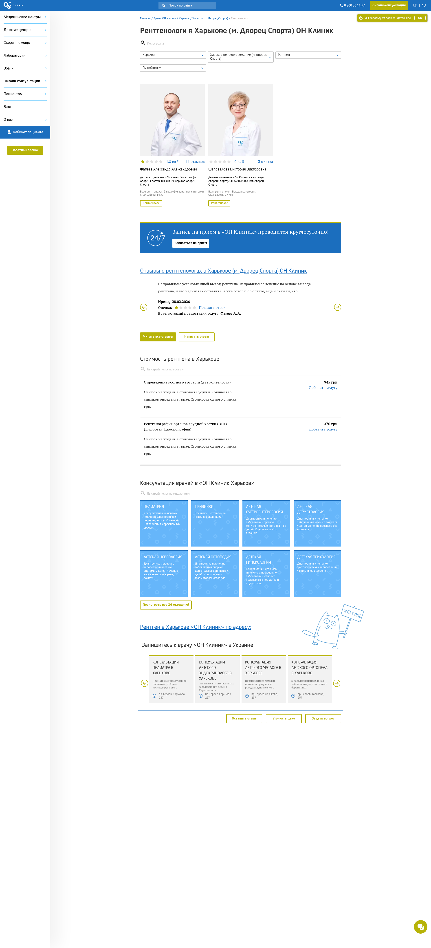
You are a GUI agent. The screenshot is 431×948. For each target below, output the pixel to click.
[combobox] (308, 55)
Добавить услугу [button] (323, 387)
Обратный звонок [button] (25, 150)
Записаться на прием (191, 243)
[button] (187, 5)
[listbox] (173, 55)
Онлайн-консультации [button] (389, 5)
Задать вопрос (323, 718)
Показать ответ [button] (212, 307)
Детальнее (404, 18)
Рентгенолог (151, 203)
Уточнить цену (284, 718)
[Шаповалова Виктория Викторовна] (240, 145)
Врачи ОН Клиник (165, 18)
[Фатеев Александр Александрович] (172, 145)
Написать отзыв (196, 336)
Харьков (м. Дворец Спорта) (210, 18)
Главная (145, 18)
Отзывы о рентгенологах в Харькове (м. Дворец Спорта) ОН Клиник (223, 271)
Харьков (184, 18)
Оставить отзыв (244, 718)
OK (420, 18)
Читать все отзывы (158, 336)
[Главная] (14, 5)
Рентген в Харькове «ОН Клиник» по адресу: (195, 627)
